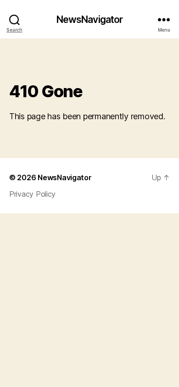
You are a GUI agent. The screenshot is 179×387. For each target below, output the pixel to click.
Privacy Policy (32, 194)
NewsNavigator (89, 19)
